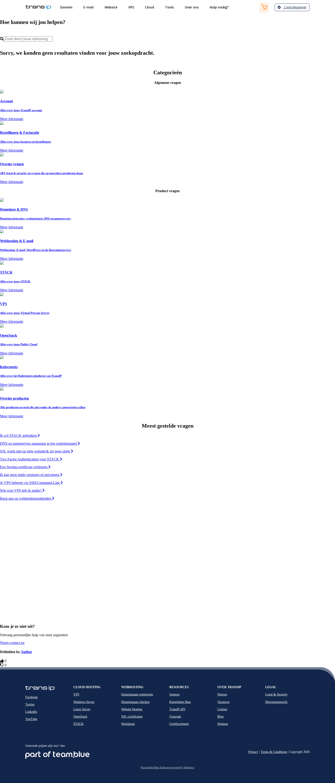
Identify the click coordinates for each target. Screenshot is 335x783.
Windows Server (84, 702)
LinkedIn (31, 711)
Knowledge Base (180, 702)
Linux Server (81, 709)
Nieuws (222, 694)
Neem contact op (12, 643)
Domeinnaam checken (135, 702)
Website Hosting (131, 709)
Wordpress (128, 724)
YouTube (31, 719)
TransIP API (177, 709)
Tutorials (175, 716)
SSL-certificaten (131, 716)
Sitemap (222, 724)
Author (26, 652)
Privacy (253, 752)
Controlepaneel (294, 7)
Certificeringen (179, 724)
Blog (220, 716)
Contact (222, 709)
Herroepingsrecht (276, 702)
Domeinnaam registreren (137, 694)
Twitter (30, 704)
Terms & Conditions (274, 752)
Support (174, 694)
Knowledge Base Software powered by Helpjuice (167, 767)
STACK (78, 724)
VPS (76, 694)
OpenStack (80, 716)
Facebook (31, 697)
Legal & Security (276, 694)
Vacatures (223, 702)
